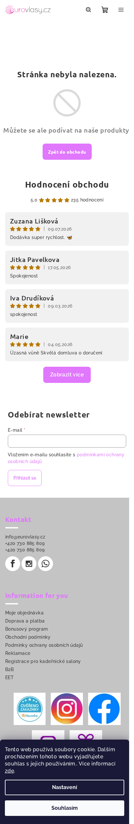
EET (9, 677)
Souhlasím (64, 808)
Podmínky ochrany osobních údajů (44, 645)
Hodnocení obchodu (67, 184)
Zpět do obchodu (67, 152)
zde (9, 771)
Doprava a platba (25, 620)
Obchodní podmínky (28, 637)
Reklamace (18, 653)
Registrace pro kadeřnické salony (43, 661)
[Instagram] (28, 563)
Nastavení (64, 787)
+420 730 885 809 (25, 543)
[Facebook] (12, 563)
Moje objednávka (24, 612)
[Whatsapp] (45, 563)
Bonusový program (26, 629)
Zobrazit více (67, 375)
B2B (9, 669)
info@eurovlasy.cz (25, 536)
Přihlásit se (24, 478)
